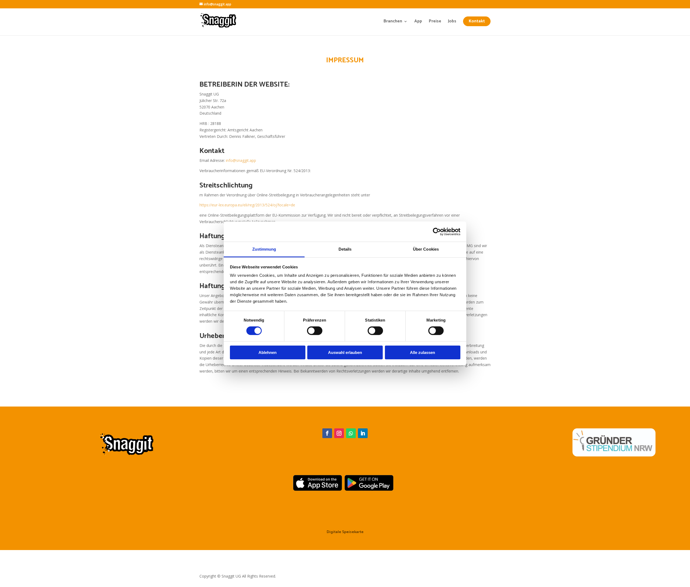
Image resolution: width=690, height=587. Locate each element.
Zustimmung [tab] (264, 249)
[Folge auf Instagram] (339, 433)
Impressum (325, 554)
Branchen (393, 22)
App (418, 22)
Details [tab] (345, 249)
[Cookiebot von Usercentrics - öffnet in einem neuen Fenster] (436, 231)
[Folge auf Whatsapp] (351, 433)
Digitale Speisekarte (345, 532)
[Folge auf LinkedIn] (363, 433)
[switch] (314, 330)
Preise (435, 22)
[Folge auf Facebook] (327, 433)
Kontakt (477, 21)
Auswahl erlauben (345, 352)
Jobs (452, 22)
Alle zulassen (422, 352)
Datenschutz (368, 554)
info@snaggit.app (241, 160)
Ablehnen (267, 352)
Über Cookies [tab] (426, 249)
